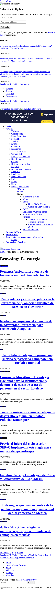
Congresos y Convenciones (35, 212)
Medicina (15, 174)
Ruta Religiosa (17, 159)
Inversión (15, 171)
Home (8, 562)
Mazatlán (10, 94)
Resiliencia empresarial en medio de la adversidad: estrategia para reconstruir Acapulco (26, 324)
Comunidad (16, 154)
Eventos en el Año (31, 197)
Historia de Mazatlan (20, 164)
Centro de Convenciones (39, 207)
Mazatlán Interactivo (27, 580)
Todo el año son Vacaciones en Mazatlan (24, 237)
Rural (13, 184)
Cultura (14, 161)
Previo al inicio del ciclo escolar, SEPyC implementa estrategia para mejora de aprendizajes (25, 447)
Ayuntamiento (5, 371)
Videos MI (10, 570)
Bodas (25, 202)
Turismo (9, 89)
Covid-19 (15, 146)
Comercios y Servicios (16, 242)
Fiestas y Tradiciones (20, 156)
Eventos (14, 144)
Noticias (9, 129)
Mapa (25, 199)
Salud (8, 567)
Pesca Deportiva (18, 136)
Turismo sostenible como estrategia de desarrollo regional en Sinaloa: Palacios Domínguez (27, 416)
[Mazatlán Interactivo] (20, 109)
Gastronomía (11, 96)
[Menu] (1, 247)
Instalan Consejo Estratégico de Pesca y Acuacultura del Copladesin (27, 477)
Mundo (20, 191)
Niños (14, 181)
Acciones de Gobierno (21, 169)
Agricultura (4, 266)
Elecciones (16, 149)
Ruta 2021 (21, 151)
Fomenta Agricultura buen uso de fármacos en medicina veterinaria (24, 273)
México (20, 189)
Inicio (8, 126)
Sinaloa (9, 91)
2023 (1, 349)
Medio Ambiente (18, 176)
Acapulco (3, 315)
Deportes (15, 166)
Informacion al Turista (32, 214)
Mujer (14, 179)
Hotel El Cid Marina (37, 204)
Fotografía (15, 139)
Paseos (14, 239)
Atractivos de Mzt (30, 229)
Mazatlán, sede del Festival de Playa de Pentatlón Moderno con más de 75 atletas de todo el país (26, 60)
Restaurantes (12, 234)
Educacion (3, 438)
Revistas (26, 217)
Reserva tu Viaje (13, 232)
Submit (31, 582)
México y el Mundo (20, 186)
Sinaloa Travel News (37, 219)
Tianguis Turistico (36, 222)
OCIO (25, 209)
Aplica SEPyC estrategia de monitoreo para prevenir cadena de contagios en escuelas (25, 531)
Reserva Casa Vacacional (17, 565)
